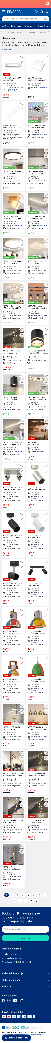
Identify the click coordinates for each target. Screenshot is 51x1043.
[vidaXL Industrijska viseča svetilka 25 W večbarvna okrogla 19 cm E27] (13, 678)
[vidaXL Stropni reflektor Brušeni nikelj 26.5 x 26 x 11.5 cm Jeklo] (13, 486)
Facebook (3, 1000)
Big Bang (17, 134)
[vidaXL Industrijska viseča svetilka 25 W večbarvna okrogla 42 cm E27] (37, 678)
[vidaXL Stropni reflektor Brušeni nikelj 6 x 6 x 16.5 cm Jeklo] (37, 486)
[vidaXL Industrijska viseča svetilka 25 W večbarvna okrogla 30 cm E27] (13, 630)
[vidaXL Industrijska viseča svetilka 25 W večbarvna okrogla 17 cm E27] (37, 630)
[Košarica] (47, 11)
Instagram (9, 1000)
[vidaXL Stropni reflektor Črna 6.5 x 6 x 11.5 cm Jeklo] (13, 582)
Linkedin (21, 1000)
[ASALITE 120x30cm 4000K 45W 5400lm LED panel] (13, 123)
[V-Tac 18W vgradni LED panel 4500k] (13, 77)
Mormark (41, 452)
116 (31, 900)
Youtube (15, 1000)
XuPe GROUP (42, 87)
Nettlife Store (42, 134)
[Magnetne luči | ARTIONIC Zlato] (37, 439)
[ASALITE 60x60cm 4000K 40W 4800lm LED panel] (37, 77)
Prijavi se (25, 938)
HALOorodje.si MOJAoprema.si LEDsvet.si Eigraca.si (15, 89)
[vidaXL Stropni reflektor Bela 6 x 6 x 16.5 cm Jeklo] (37, 534)
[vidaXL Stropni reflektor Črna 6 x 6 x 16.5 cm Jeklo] (13, 534)
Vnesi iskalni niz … (21, 19)
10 (20, 900)
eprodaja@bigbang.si (11, 958)
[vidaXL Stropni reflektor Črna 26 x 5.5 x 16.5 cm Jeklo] (37, 582)
